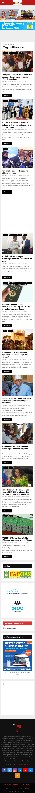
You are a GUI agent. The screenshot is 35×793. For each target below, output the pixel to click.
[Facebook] (4, 770)
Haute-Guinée (29, 282)
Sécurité (19, 284)
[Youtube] (25, 770)
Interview (27, 788)
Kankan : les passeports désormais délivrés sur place (15, 172)
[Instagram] (15, 770)
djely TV (17, 791)
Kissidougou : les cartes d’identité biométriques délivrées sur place (15, 447)
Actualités (5, 52)
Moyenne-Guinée (7, 284)
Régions (11, 791)
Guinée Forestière (18, 234)
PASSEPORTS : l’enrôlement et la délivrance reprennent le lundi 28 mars (17, 539)
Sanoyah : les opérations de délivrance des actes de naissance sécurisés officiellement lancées (17, 77)
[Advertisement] (17, 213)
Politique (16, 52)
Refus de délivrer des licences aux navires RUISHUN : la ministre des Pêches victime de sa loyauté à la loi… (17, 492)
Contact (23, 791)
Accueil (5, 44)
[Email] (30, 770)
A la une (5, 330)
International (20, 788)
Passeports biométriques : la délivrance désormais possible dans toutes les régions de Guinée (16, 306)
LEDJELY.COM (7, 81)
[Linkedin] (20, 770)
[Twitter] (9, 770)
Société (20, 52)
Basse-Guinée (12, 282)
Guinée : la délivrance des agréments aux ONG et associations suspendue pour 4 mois (16, 400)
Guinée (10, 52)
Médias (10, 101)
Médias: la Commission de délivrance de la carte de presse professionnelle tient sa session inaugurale (16, 125)
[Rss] (17, 775)
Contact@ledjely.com (22, 764)
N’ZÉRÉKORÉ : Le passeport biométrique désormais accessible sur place (17, 258)
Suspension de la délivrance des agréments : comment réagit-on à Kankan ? (15, 355)
